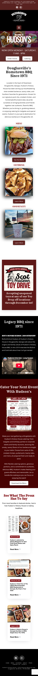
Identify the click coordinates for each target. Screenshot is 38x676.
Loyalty (24, 664)
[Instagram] (20, 7)
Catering (18, 663)
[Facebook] (17, 7)
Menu (12, 663)
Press (30, 663)
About (25, 663)
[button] (19, 27)
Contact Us (16, 664)
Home (7, 663)
